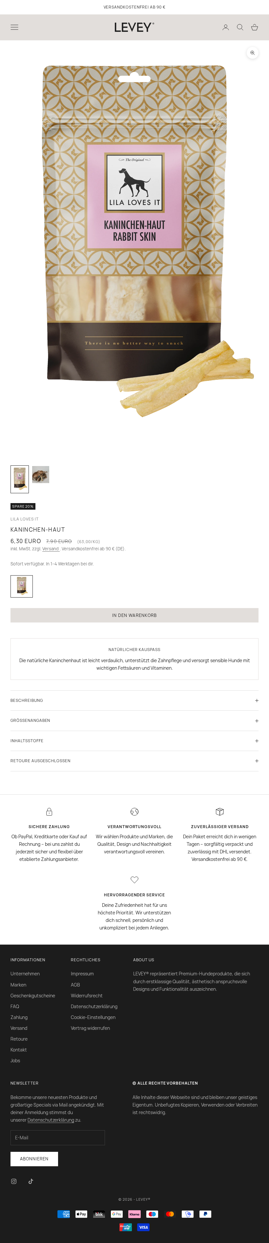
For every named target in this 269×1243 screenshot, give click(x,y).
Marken (18, 985)
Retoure (19, 1039)
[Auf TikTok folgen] (31, 1181)
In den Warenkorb (134, 615)
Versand (51, 549)
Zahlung (19, 1017)
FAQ (14, 1006)
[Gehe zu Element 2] (40, 474)
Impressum (82, 973)
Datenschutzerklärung (94, 1006)
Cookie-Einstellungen (93, 1017)
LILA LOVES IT (24, 519)
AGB (75, 985)
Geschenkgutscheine (32, 995)
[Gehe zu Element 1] (19, 479)
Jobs (15, 1060)
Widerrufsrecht (87, 995)
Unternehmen (25, 973)
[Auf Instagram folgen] (13, 1181)
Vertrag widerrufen (90, 1028)
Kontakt (18, 1050)
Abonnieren (34, 1159)
